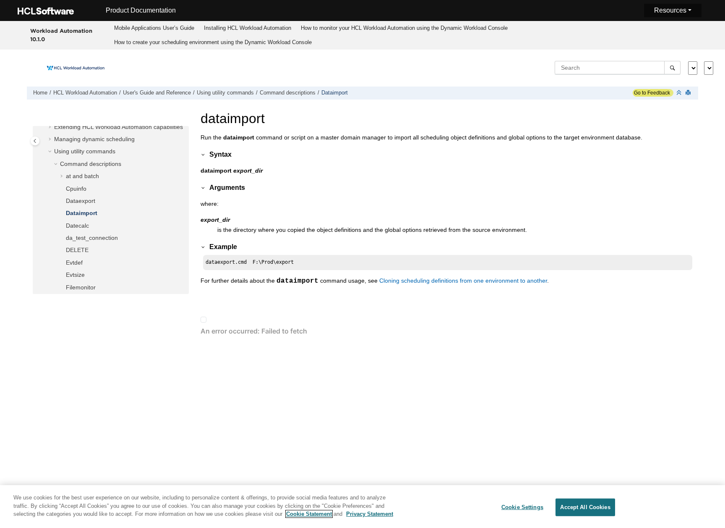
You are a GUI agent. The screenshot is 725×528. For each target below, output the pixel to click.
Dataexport (80, 200)
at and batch (82, 176)
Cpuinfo (76, 188)
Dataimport (334, 93)
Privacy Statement (369, 514)
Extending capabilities (118, 126)
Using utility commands (225, 93)
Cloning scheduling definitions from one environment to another (463, 280)
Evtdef (74, 262)
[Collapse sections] (680, 93)
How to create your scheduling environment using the (213, 42)
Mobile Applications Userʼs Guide (154, 28)
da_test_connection (92, 237)
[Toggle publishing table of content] (35, 141)
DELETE (77, 250)
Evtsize (75, 274)
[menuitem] (154, 28)
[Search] (672, 67)
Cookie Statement (309, 514)
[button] (50, 127)
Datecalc (77, 225)
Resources (670, 10)
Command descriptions (288, 93)
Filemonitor (81, 287)
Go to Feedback (651, 93)
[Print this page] (689, 93)
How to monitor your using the (404, 28)
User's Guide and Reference (157, 93)
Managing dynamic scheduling (94, 139)
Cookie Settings (522, 507)
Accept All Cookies (585, 507)
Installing (247, 28)
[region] (362, 506)
